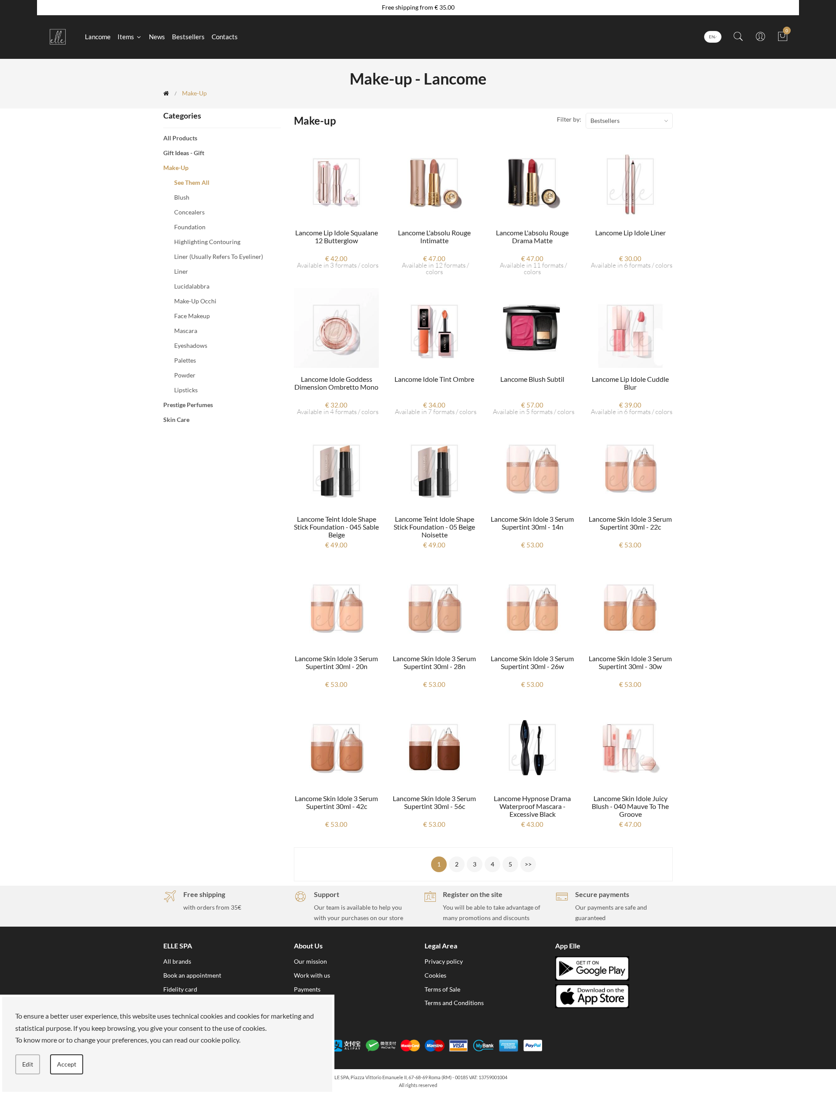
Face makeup (192, 315)
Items (126, 37)
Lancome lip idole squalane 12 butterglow (336, 236)
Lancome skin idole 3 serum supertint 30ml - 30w (630, 662)
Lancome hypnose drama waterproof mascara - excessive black (532, 806)
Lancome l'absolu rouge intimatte (434, 236)
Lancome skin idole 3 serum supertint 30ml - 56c (434, 802)
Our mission (310, 961)
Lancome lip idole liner (630, 232)
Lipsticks (186, 390)
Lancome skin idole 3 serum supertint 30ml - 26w (532, 662)
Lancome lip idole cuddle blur (630, 383)
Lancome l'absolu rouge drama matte (532, 236)
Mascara (185, 330)
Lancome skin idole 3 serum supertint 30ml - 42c (336, 802)
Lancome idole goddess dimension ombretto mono (336, 383)
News (157, 37)
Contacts (225, 37)
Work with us (312, 975)
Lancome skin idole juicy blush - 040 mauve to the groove (630, 806)
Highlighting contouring (207, 241)
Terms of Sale (442, 989)
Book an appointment (192, 975)
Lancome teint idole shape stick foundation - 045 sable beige (336, 527)
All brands (177, 961)
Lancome (98, 37)
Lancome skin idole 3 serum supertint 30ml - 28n (434, 662)
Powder (185, 375)
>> (528, 864)
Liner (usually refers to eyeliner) (218, 256)
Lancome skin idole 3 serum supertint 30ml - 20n (336, 662)
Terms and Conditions (454, 1002)
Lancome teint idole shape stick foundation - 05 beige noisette (434, 527)
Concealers (189, 212)
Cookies (435, 975)
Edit (27, 1064)
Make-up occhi (195, 301)
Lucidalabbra (191, 286)
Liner (181, 271)
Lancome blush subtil (532, 379)
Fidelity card (180, 989)
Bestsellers (188, 37)
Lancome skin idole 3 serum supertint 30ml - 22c (630, 523)
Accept (66, 1064)
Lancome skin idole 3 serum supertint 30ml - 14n (532, 523)
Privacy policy (444, 961)
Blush (181, 197)
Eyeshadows (190, 345)
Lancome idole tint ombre (434, 379)
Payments (307, 989)
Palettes (185, 360)
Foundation (190, 227)
